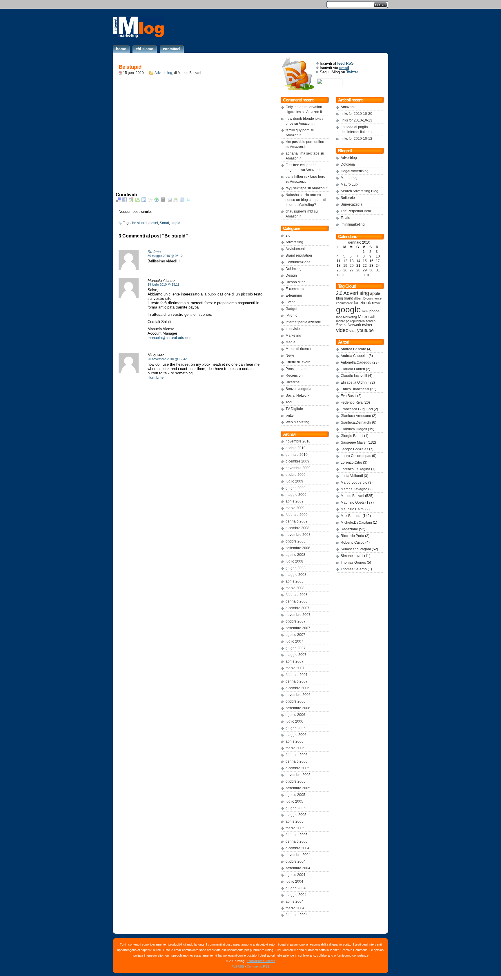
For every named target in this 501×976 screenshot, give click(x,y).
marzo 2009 (295, 508)
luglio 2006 (294, 721)
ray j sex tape (296, 188)
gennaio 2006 (297, 761)
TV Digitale (294, 409)
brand (348, 298)
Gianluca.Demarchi (356, 422)
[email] (169, 201)
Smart (164, 223)
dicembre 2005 (297, 768)
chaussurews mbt (299, 211)
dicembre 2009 (297, 461)
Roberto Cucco (352, 542)
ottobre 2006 (296, 701)
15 (365, 261)
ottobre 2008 (296, 541)
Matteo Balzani (352, 496)
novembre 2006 (298, 695)
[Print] (175, 201)
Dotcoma (348, 164)
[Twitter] (188, 201)
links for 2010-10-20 (356, 114)
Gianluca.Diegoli (354, 429)
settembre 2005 (298, 788)
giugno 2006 (296, 728)
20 (352, 266)
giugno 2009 (296, 488)
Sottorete (348, 198)
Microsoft (366, 316)
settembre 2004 (298, 868)
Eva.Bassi (348, 396)
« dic (340, 275)
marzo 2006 (295, 748)
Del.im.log (294, 269)
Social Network (297, 395)
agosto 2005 (295, 795)
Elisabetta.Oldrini (354, 382)
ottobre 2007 (296, 621)
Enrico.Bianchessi (355, 389)
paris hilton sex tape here (305, 177)
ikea (365, 311)
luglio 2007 (294, 641)
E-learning (294, 295)
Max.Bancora (351, 516)
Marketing (293, 335)
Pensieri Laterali (298, 369)
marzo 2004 (295, 908)
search (370, 321)
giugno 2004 (296, 888)
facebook (362, 302)
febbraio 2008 (297, 595)
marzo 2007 (295, 668)
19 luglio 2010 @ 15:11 (163, 284)
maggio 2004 (296, 895)
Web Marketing (297, 422)
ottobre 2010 (296, 448)
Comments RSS (258, 966)
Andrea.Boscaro (353, 349)
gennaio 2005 (297, 841)
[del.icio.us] (118, 201)
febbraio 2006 (297, 755)
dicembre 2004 (297, 848)
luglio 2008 (294, 561)
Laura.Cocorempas (356, 456)
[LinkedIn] (143, 201)
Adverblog (349, 158)
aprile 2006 (295, 741)
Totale (345, 218)
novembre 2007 (298, 615)
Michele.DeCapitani (356, 522)
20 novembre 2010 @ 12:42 (167, 359)
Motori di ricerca (298, 349)
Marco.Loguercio (354, 482)
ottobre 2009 (296, 475)
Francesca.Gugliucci (357, 409)
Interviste (293, 329)
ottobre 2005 (296, 781)
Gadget (291, 309)
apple (375, 293)
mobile (340, 321)
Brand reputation (299, 255)
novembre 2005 (298, 775)
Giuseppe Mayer (354, 442)
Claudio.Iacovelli (354, 376)
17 (378, 261)
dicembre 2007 (297, 608)
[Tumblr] (163, 201)
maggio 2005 (296, 815)
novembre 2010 (298, 441)
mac (339, 317)
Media (290, 342)
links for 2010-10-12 (356, 139)
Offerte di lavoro (298, 362)
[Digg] (150, 201)
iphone (374, 311)
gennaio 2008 (297, 601)
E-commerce (296, 289)
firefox (376, 303)
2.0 (288, 235)
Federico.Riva (352, 402)
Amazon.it (314, 112)
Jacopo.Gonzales (354, 449)
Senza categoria (298, 389)
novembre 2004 (298, 855)
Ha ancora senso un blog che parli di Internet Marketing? (306, 200)
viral (352, 331)
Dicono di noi (296, 282)
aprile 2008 (295, 581)
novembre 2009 (298, 468)
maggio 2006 (296, 735)
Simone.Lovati (352, 556)
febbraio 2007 (297, 675)
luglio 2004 (294, 881)
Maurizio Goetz (352, 502)
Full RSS (238, 966)
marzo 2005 (295, 828)
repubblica (357, 321)
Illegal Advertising (355, 171)
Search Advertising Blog (359, 191)
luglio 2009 (294, 481)
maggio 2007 (296, 655)
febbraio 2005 (297, 835)
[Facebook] (124, 201)
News (290, 355)
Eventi (290, 302)
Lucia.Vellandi (352, 476)
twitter (290, 415)
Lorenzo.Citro (351, 462)
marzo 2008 (295, 588)
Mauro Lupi (350, 184)
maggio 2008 (296, 575)
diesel (153, 223)
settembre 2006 (298, 708)
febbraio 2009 (297, 515)
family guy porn (298, 130)
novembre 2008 (298, 535)
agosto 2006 (295, 715)
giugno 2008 (296, 568)
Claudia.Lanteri (353, 369)
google (348, 309)
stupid (175, 223)
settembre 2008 (298, 548)
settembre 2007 (298, 628)
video (342, 330)
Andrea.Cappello (354, 356)
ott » (366, 275)
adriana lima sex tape (303, 153)
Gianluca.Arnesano (356, 416)
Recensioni (295, 375)
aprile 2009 (295, 501)
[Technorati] (137, 201)
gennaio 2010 (297, 455)
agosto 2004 (295, 875)
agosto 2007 (295, 635)
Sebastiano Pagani (356, 549)
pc (347, 321)
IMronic (291, 315)
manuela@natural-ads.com (170, 337)
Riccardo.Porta (352, 536)
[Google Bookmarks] (131, 201)
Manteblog (349, 178)
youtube (365, 330)
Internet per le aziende (303, 322)
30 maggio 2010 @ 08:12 (165, 255)
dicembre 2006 (297, 688)
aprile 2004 (295, 901)
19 (345, 266)
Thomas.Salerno (354, 569)
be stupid (139, 223)
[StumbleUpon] (156, 201)
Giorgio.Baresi (352, 436)
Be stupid (130, 67)
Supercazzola (351, 204)
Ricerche (293, 382)
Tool (289, 402)
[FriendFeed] (182, 201)
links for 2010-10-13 (356, 120)
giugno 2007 (296, 648)
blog (339, 298)
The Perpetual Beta (356, 211)
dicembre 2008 (297, 528)
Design (291, 275)
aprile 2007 (295, 661)
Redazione (349, 529)
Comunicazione (298, 262)
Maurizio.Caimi (352, 509)
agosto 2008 (295, 555)
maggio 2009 (296, 495)
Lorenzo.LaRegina (355, 469)
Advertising (163, 73)
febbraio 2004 (297, 915)
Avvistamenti (296, 249)
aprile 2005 (295, 821)
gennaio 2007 (297, 681)
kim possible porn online (305, 142)
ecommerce (344, 303)
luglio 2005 (294, 801)
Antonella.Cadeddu (356, 362)
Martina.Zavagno (354, 489)
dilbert (358, 298)
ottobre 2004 (296, 861)
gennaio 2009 (297, 521)
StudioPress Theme (261, 961)
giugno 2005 (296, 808)
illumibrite (156, 377)
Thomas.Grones (353, 562)
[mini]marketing (353, 224)
